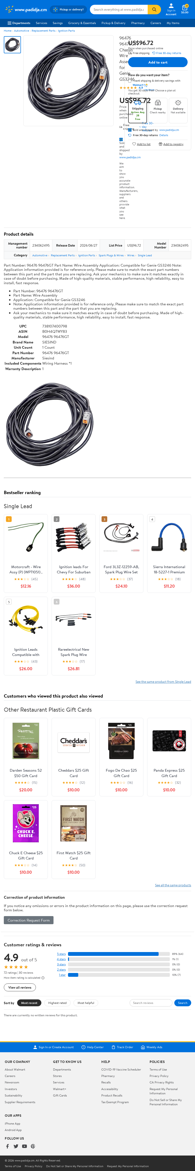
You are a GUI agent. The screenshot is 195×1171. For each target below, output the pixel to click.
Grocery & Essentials (82, 23)
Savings (58, 23)
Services (41, 23)
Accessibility (109, 1089)
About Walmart (15, 1069)
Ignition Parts (66, 31)
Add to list (144, 144)
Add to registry (173, 144)
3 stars (61, 964)
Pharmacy (138, 23)
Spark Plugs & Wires (111, 255)
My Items (173, 23)
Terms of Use (158, 1069)
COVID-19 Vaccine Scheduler (121, 1069)
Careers (156, 23)
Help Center (95, 1047)
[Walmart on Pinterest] (33, 1147)
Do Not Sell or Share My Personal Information (166, 1102)
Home (7, 31)
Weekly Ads (154, 1047)
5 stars (61, 954)
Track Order (125, 1047)
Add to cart (157, 62)
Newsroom (12, 1082)
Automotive (21, 31)
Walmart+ (59, 1089)
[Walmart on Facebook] (7, 1147)
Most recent (29, 1003)
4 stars (61, 959)
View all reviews (19, 987)
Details (163, 135)
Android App (13, 1130)
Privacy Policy (159, 1076)
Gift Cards (60, 1095)
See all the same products (173, 885)
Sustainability (13, 1095)
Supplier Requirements (20, 1102)
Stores (57, 1076)
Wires (130, 255)
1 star (62, 975)
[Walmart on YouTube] (24, 1147)
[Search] (154, 9)
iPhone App (12, 1123)
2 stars (61, 969)
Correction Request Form (29, 920)
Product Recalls (111, 1095)
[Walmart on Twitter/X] (16, 1147)
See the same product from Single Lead (163, 681)
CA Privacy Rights (162, 1082)
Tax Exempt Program (115, 1102)
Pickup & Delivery (114, 23)
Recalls (106, 1082)
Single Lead (145, 255)
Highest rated (57, 1003)
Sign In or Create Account (56, 1047)
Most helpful (86, 1003)
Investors (11, 1089)
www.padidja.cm (130, 157)
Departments (21, 23)
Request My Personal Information (164, 1091)
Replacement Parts (43, 31)
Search (182, 1003)
